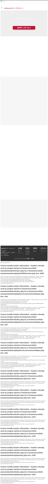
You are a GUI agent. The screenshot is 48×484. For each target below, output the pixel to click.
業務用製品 (28, 252)
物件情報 (27, 254)
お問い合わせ (43, 249)
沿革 (19, 251)
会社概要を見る (30, 108)
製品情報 (27, 249)
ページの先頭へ (45, 481)
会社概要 (20, 249)
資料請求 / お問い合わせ (24, 27)
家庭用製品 (28, 251)
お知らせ (35, 249)
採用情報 (35, 251)
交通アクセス (20, 252)
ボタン (13, 70)
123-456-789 (24, 241)
